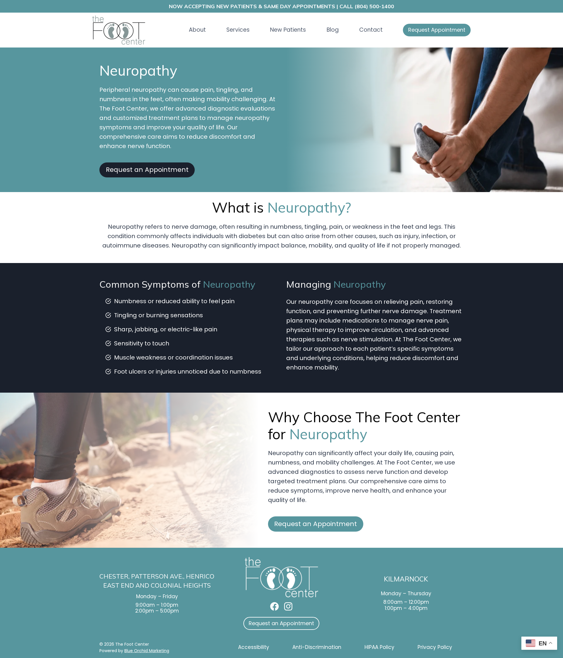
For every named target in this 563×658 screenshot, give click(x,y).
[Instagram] (288, 606)
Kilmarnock (406, 579)
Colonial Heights (181, 585)
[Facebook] (274, 606)
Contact (371, 30)
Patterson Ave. (157, 576)
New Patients (288, 30)
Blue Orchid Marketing (146, 651)
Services (238, 30)
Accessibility (253, 647)
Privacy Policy (435, 647)
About (197, 30)
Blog (333, 30)
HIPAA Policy (379, 647)
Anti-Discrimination (316, 647)
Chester (113, 576)
